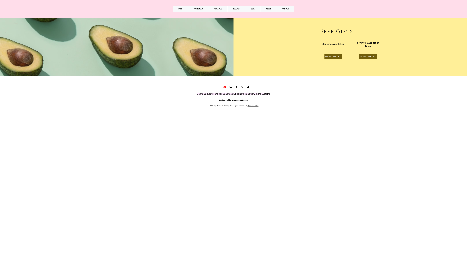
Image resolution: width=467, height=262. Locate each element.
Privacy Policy (253, 106)
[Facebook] (236, 87)
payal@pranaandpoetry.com (236, 100)
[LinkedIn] (230, 87)
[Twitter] (248, 87)
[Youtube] (224, 87)
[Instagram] (242, 87)
